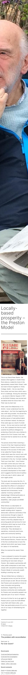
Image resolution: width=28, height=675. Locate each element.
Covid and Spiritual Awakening (9, 654)
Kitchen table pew (11, 670)
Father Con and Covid (7, 661)
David (4, 624)
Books (10, 625)
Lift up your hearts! (6, 659)
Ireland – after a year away (8, 663)
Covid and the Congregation (9, 656)
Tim (2, 673)
